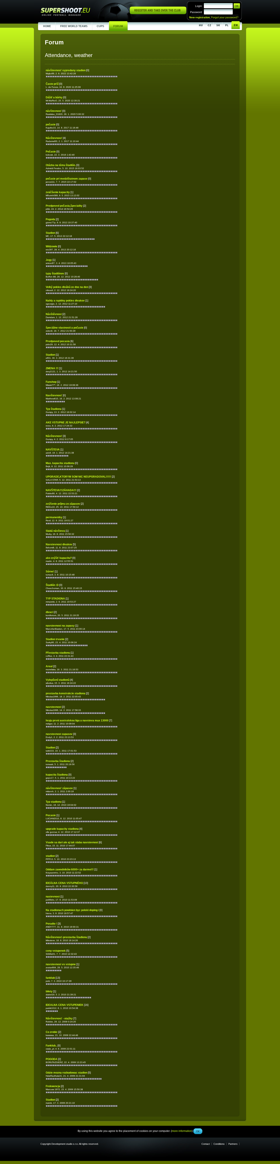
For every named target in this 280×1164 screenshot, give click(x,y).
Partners (233, 1144)
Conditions (219, 1144)
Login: (199, 6)
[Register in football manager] (158, 13)
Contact (205, 1144)
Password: (196, 12)
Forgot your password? (224, 17)
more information (182, 98)
